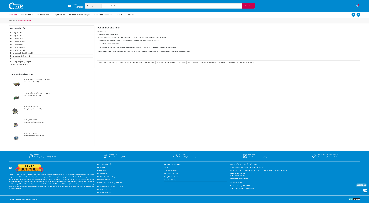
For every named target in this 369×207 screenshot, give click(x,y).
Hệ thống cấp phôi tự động (106, 177)
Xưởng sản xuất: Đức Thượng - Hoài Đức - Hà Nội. (246, 167)
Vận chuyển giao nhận (171, 173)
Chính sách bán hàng (170, 170)
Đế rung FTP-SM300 (30, 133)
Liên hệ (166, 167)
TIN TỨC (120, 15)
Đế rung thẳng (43, 15)
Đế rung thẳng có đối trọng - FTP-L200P (37, 93)
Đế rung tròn (26, 15)
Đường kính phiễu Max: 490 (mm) (34, 109)
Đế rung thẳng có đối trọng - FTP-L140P (110, 186)
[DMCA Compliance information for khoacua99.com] (354, 199)
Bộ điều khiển (60, 15)
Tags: (100, 62)
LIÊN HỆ (131, 15)
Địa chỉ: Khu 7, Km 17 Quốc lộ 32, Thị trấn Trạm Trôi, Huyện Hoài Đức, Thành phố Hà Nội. (258, 170)
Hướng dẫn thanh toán (171, 177)
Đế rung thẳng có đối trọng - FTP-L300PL (37, 79)
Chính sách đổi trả (170, 180)
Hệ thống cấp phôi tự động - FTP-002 (109, 183)
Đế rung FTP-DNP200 (104, 189)
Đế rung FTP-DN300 (30, 120)
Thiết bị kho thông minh (103, 15)
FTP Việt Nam (20, 199)
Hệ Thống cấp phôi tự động (79, 15)
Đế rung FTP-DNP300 (31, 106)
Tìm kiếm (248, 6)
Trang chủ (13, 15)
